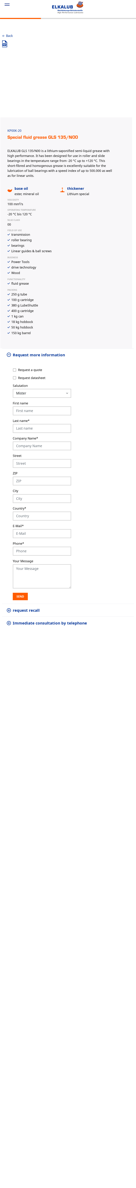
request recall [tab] (26, 610)
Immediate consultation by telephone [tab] (50, 623)
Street (17, 456)
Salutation (20, 385)
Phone (18, 543)
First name (20, 403)
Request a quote (30, 370)
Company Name (25, 438)
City (15, 491)
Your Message (23, 561)
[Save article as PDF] (4, 43)
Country (19, 508)
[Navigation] (7, 5)
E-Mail (18, 526)
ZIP (15, 473)
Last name (21, 421)
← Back (7, 36)
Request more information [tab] (39, 354)
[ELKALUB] (68, 7)
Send (20, 596)
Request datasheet (31, 378)
